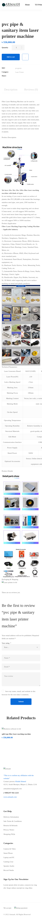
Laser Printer (19, 72)
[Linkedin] (22, 76)
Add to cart (11, 57)
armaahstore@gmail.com (13, 789)
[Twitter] (15, 76)
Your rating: (6, 643)
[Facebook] (19, 76)
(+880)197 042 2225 (11, 793)
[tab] (10, 89)
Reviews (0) (31, 89)
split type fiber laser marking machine (16, 734)
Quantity (5, 47)
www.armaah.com (10, 797)
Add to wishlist (25, 57)
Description (10, 89)
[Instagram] (11, 802)
